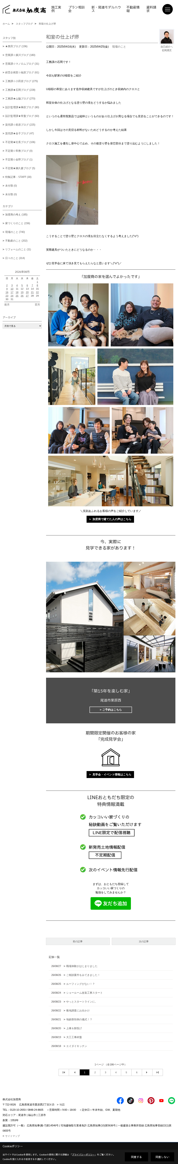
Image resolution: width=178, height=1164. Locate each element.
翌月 (37, 304)
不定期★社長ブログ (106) (20, 142)
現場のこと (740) (15, 231)
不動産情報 (133, 9)
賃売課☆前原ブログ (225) (20, 124)
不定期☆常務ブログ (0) (19, 150)
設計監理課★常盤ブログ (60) (22, 115)
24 (12, 295)
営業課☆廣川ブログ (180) (20, 54)
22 (37, 292)
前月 (7, 304)
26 (22, 295)
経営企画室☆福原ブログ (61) (22, 72)
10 (12, 288)
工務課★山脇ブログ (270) (20, 98)
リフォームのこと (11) (18, 249)
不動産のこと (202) (16, 240)
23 (7, 295)
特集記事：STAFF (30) (18, 176)
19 (22, 292)
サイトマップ (12, 1136)
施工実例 (56, 9)
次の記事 (144, 941)
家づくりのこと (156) (17, 223)
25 (17, 295)
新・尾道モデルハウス (106, 9)
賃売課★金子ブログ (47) (19, 133)
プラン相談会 (76, 9)
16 (7, 292)
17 (12, 292)
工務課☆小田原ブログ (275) (21, 81)
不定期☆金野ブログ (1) (19, 159)
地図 (62, 1104)
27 (27, 295)
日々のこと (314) (15, 258)
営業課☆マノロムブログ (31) (22, 63)
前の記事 (78, 941)
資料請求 (151, 9)
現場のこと (119, 46)
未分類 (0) (11, 185)
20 (27, 292)
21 (32, 292)
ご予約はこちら (112, 709)
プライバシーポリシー (83, 1154)
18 (17, 292)
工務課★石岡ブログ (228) (20, 89)
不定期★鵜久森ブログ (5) (20, 168)
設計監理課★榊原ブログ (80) (22, 107)
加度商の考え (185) (16, 214)
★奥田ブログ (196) (16, 46)
